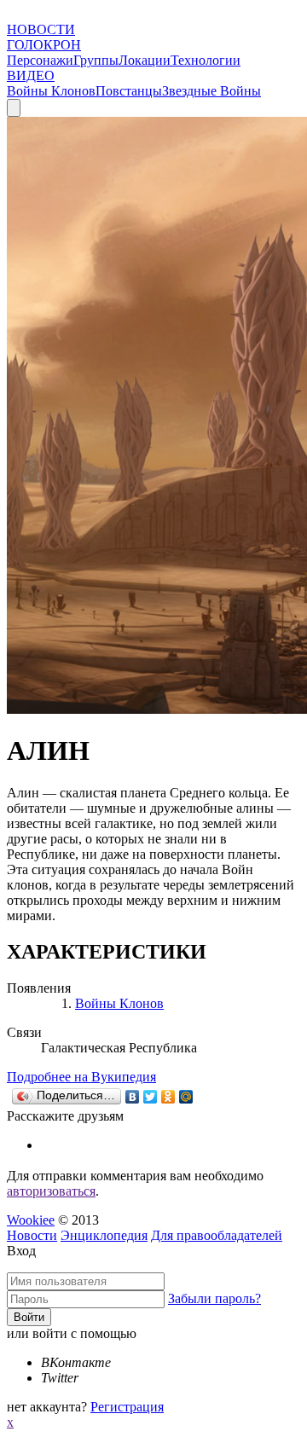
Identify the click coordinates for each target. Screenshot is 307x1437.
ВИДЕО (31, 75)
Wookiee (31, 1220)
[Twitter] (150, 1097)
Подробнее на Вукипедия (81, 1076)
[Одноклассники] (168, 1097)
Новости (32, 1235)
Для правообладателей (216, 1235)
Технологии (205, 60)
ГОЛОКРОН (44, 45)
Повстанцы (129, 91)
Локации (145, 60)
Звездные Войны (211, 91)
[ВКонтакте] (133, 1097)
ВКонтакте (76, 1362)
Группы (96, 60)
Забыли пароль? (214, 1298)
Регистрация (127, 1406)
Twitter (59, 1377)
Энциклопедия (104, 1235)
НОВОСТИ (41, 29)
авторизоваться (51, 1191)
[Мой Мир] (186, 1097)
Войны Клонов (51, 91)
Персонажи (40, 60)
